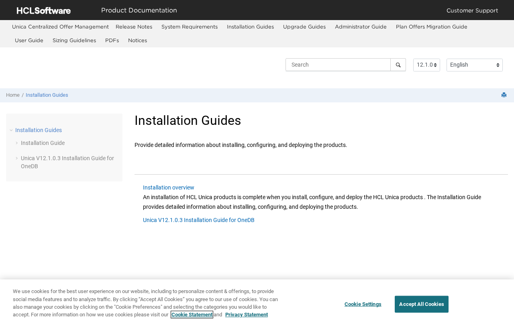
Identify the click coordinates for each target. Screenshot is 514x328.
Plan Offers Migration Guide (431, 26)
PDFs (112, 40)
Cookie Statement (191, 315)
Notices (137, 40)
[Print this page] (505, 95)
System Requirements (189, 26)
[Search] (398, 64)
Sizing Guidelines (74, 40)
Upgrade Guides (304, 26)
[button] (12, 130)
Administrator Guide (361, 26)
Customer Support (472, 10)
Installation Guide (43, 143)
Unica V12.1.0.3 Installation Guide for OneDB (199, 220)
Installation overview (168, 187)
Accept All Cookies (421, 304)
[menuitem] (60, 26)
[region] (257, 303)
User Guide (29, 40)
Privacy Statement (246, 315)
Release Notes (134, 26)
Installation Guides (250, 26)
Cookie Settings (363, 304)
